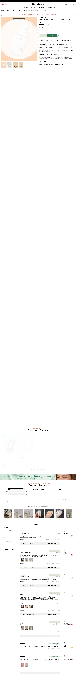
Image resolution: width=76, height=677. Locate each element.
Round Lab (42, 17)
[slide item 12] (45, 469)
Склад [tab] (56, 40)
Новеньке (41, 7)
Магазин (25, 7)
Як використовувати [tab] (66, 40)
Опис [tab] (52, 40)
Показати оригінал (52, 543)
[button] (4, 65)
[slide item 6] (37, 469)
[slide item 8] (40, 469)
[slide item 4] (21, 59)
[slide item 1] (30, 469)
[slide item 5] (35, 469)
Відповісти (22, 539)
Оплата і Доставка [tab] (44, 40)
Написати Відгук (66, 499)
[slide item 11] (44, 469)
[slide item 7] (38, 469)
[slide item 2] (18, 59)
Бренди (50, 7)
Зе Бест (33, 7)
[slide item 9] (41, 469)
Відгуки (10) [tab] (7, 501)
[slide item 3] (19, 59)
